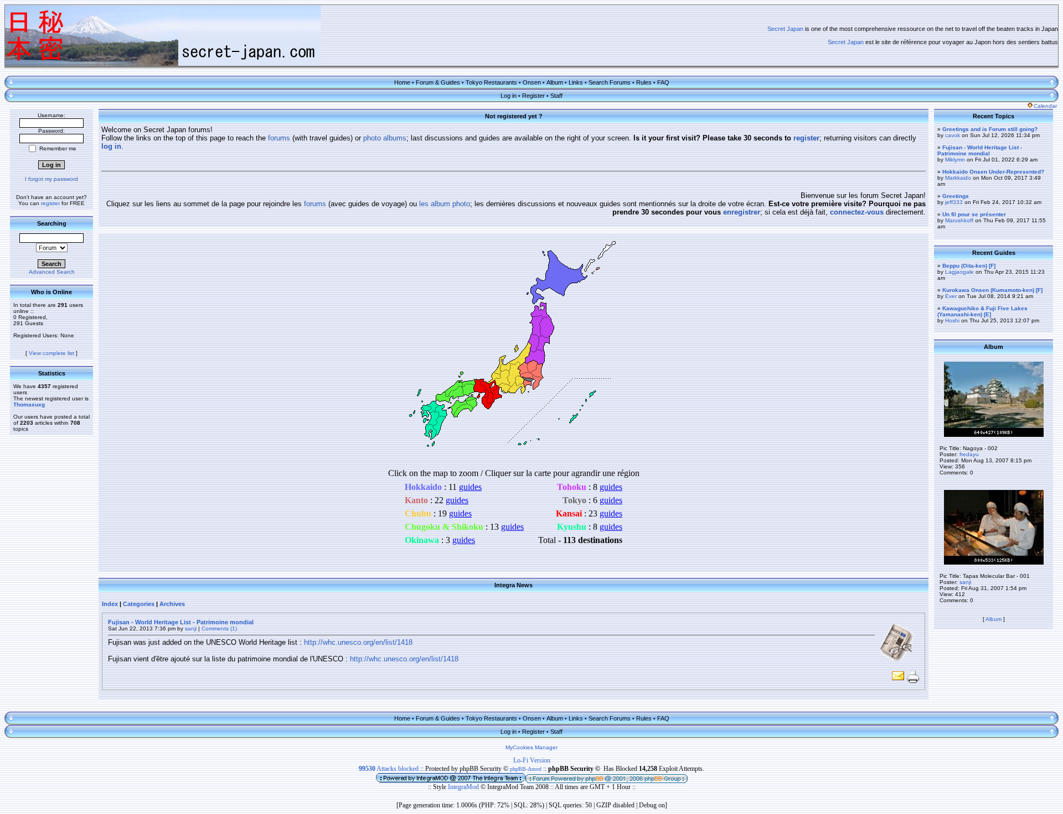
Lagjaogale (959, 272)
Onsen (532, 82)
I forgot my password (51, 179)
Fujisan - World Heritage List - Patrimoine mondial (181, 622)
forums (279, 138)
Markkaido (958, 178)
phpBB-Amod (525, 769)
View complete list (51, 353)
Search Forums (610, 82)
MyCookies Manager (531, 747)
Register (533, 95)
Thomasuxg (29, 404)
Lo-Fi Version (531, 760)
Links (576, 82)
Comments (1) (219, 628)
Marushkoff (959, 220)
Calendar (1045, 106)
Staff (556, 95)
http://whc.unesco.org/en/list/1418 (358, 642)
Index (110, 604)
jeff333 (954, 202)
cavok (952, 135)
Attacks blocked (389, 769)
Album (554, 82)
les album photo (444, 204)
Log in (508, 95)
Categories (138, 604)
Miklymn (955, 159)
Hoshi (952, 320)
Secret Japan (785, 28)
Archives (172, 604)
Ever (951, 296)
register (50, 203)
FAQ (663, 82)
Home (402, 82)
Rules (644, 82)
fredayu (969, 454)
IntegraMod (464, 787)
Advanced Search (52, 272)
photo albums (384, 138)
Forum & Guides (438, 82)
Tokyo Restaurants (491, 82)
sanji (191, 628)
